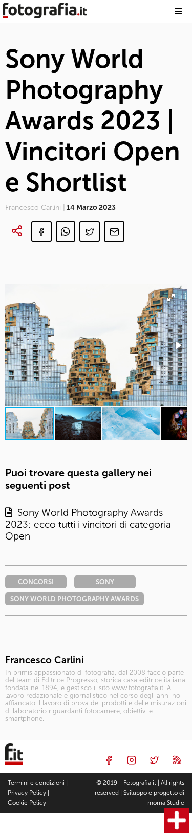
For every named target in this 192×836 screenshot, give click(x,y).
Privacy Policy (27, 792)
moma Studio (165, 802)
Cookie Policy (27, 802)
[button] (177, 345)
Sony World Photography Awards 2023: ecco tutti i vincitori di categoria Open (88, 524)
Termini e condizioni (36, 782)
